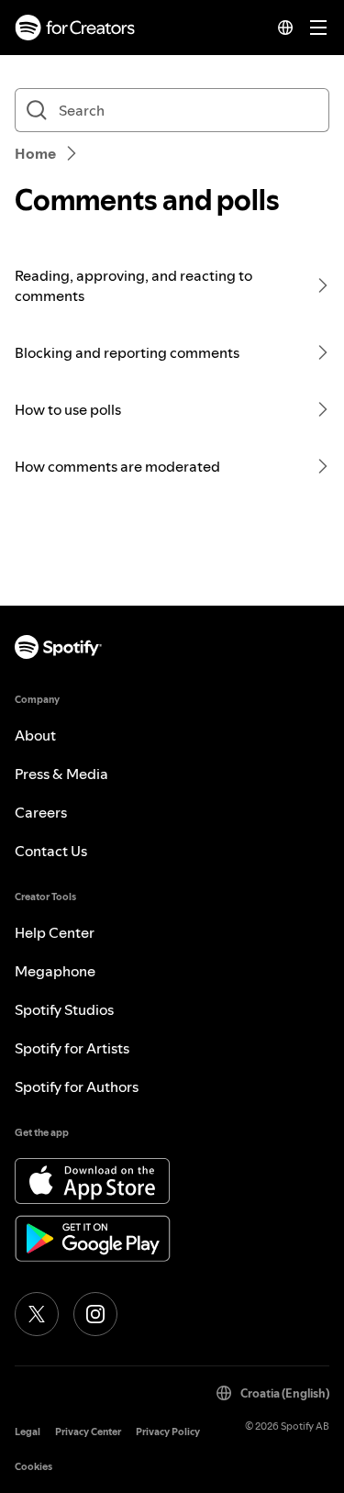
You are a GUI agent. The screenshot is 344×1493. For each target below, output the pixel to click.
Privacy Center (88, 1432)
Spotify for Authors (77, 1086)
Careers (41, 812)
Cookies (33, 1467)
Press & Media (61, 773)
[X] (37, 1314)
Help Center (54, 932)
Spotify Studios (64, 1009)
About (35, 735)
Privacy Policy (168, 1432)
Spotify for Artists (72, 1048)
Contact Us (51, 851)
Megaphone (55, 971)
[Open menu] (318, 28)
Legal (27, 1432)
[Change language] (285, 27)
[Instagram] (95, 1314)
